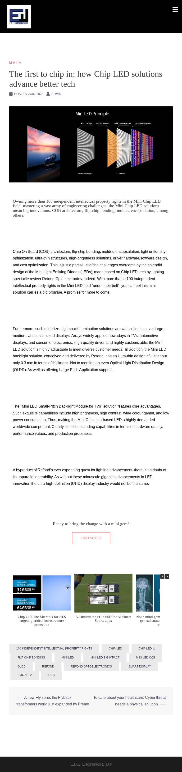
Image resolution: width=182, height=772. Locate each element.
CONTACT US (91, 538)
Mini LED (68, 657)
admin (56, 94)
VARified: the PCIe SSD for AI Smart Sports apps (103, 619)
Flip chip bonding (31, 657)
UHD (51, 675)
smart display (139, 666)
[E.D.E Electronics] (19, 16)
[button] (167, 576)
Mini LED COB (145, 657)
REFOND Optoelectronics (91, 666)
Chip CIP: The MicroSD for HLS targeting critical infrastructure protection (42, 621)
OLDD (22, 666)
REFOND (48, 666)
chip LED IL (147, 648)
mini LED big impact (105, 657)
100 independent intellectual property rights (54, 648)
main (15, 62)
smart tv (25, 675)
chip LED (115, 648)
